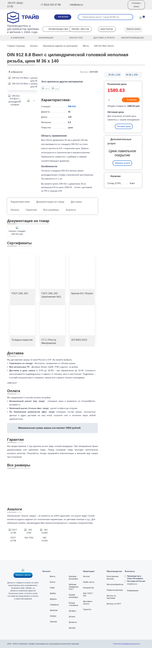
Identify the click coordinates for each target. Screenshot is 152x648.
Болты (52, 582)
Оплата (15, 210)
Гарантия (87, 609)
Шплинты (73, 622)
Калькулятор (88, 588)
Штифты (72, 611)
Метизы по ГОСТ (114, 604)
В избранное (15, 72)
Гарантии (31, 210)
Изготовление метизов (113, 577)
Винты (86, 46)
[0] (141, 17)
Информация (132, 591)
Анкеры (53, 616)
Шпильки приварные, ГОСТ (74, 586)
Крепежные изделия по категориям (60, 46)
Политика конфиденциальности (126, 644)
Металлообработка (115, 584)
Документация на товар (50, 202)
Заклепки (54, 610)
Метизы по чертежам (111, 597)
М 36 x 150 (132, 74)
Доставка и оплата (87, 602)
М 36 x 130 (114, 74)
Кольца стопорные (73, 604)
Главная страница (16, 46)
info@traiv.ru (132, 584)
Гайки (52, 588)
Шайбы (53, 593)
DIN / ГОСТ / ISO (88, 594)
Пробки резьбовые (73, 596)
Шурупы (53, 599)
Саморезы (54, 605)
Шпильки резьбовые (73, 577)
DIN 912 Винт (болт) (104, 46)
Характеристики (20, 202)
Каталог (34, 46)
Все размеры (51, 210)
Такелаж (53, 622)
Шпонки (72, 628)
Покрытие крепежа (115, 590)
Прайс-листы (88, 582)
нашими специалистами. (81, 523)
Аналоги (71, 210)
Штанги (72, 617)
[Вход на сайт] (121, 7)
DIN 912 (72, 106)
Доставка (76, 202)
